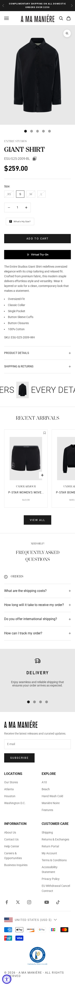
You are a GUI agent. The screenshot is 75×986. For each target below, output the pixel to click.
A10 (44, 782)
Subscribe (19, 757)
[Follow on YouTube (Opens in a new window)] (46, 902)
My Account (49, 853)
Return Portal (50, 846)
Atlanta (9, 789)
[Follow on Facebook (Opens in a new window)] (6, 902)
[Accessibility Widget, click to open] (6, 979)
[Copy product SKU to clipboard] (34, 158)
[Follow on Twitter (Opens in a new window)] (17, 902)
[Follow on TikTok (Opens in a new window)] (57, 902)
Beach (46, 789)
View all (37, 520)
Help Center (11, 846)
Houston (9, 796)
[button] (37, 254)
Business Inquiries (16, 865)
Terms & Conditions (54, 860)
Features (47, 810)
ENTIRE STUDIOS (15, 141)
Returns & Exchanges (55, 839)
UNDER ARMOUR (26, 486)
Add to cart (37, 238)
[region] (37, 675)
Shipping (47, 832)
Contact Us (11, 839)
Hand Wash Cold (52, 796)
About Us (10, 832)
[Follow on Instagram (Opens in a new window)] (29, 902)
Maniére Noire (51, 803)
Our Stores (11, 782)
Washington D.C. (15, 803)
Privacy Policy (51, 879)
